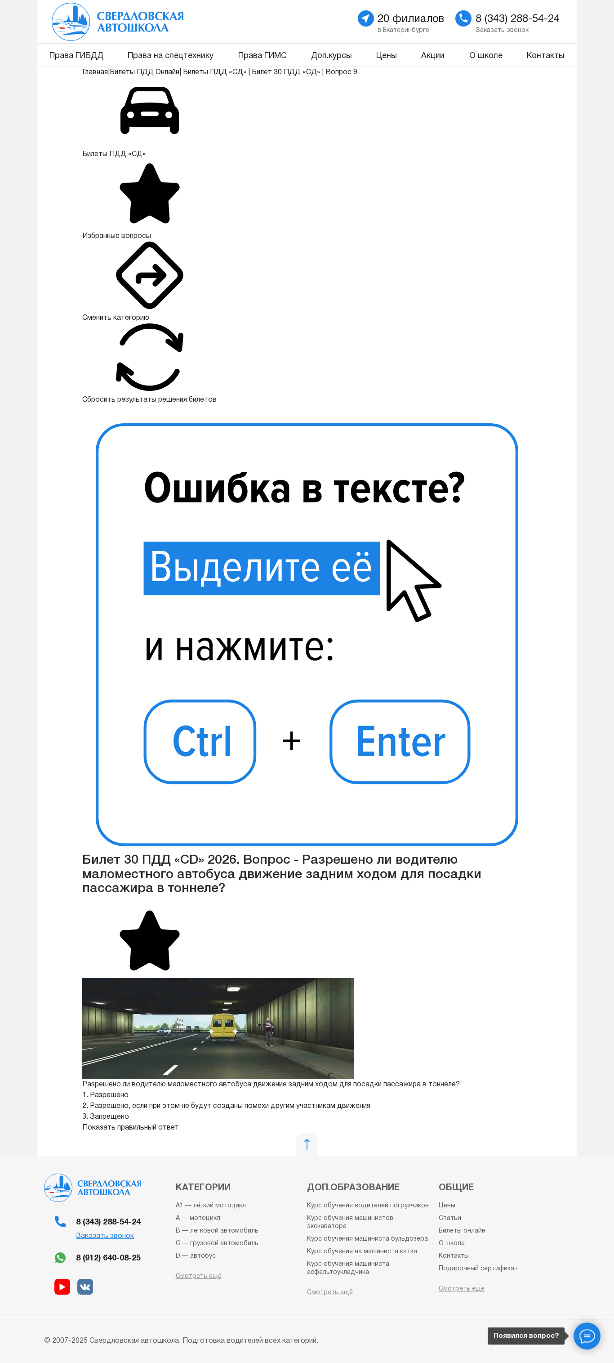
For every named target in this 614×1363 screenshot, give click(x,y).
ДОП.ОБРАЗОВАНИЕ (353, 1188)
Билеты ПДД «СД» (214, 72)
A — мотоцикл (198, 1218)
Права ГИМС (262, 56)
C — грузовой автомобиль (217, 1243)
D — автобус (196, 1256)
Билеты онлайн (462, 1231)
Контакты (546, 56)
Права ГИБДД (76, 56)
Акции (433, 56)
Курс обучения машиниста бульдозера (367, 1239)
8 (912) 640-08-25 (108, 1258)
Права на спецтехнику (171, 56)
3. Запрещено (105, 1117)
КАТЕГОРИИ (203, 1188)
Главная (95, 72)
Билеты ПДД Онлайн (144, 72)
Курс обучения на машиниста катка (362, 1252)
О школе (486, 56)
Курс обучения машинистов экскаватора (350, 1222)
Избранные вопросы (116, 236)
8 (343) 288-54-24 (108, 1222)
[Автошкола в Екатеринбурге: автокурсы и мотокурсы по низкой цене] (168, 21)
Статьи (450, 1218)
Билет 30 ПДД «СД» (286, 72)
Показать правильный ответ (130, 1128)
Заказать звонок (105, 1236)
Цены (386, 56)
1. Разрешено (105, 1095)
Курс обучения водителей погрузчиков (368, 1206)
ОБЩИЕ (456, 1188)
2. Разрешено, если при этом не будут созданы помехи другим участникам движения (226, 1106)
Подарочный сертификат (478, 1269)
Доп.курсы (331, 56)
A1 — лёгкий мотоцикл (211, 1206)
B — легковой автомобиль (217, 1231)
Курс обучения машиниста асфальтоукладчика (348, 1268)
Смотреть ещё (199, 1276)
